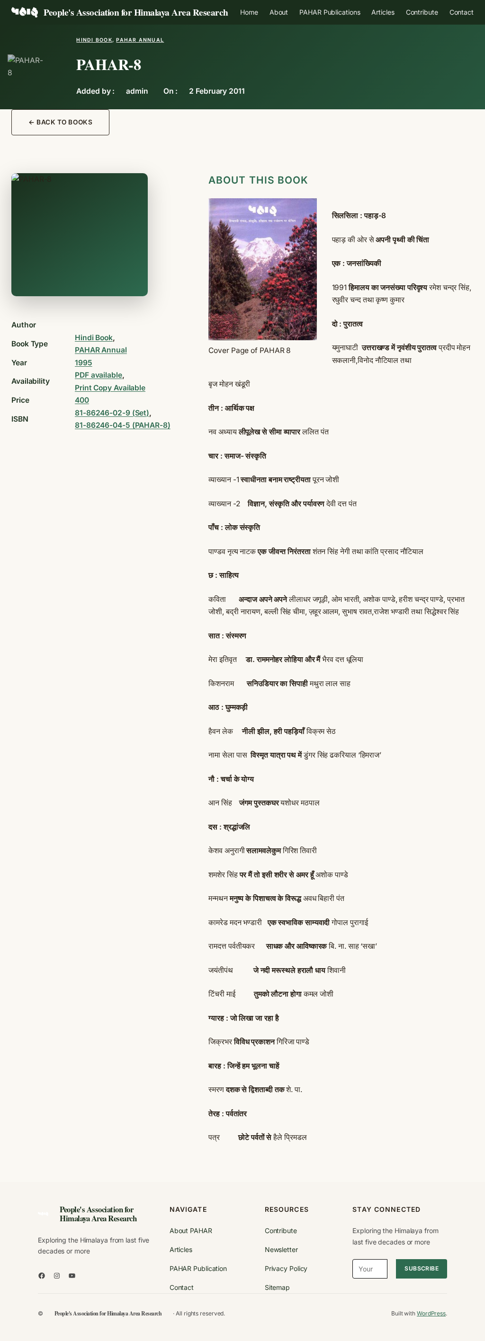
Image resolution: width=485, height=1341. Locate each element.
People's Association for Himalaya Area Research (136, 12)
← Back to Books (60, 122)
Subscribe (421, 1268)
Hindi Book (94, 40)
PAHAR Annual (140, 40)
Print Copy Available (110, 387)
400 (82, 400)
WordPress (431, 1313)
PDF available (98, 375)
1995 (83, 362)
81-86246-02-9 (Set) (112, 412)
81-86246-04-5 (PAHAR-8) (123, 425)
